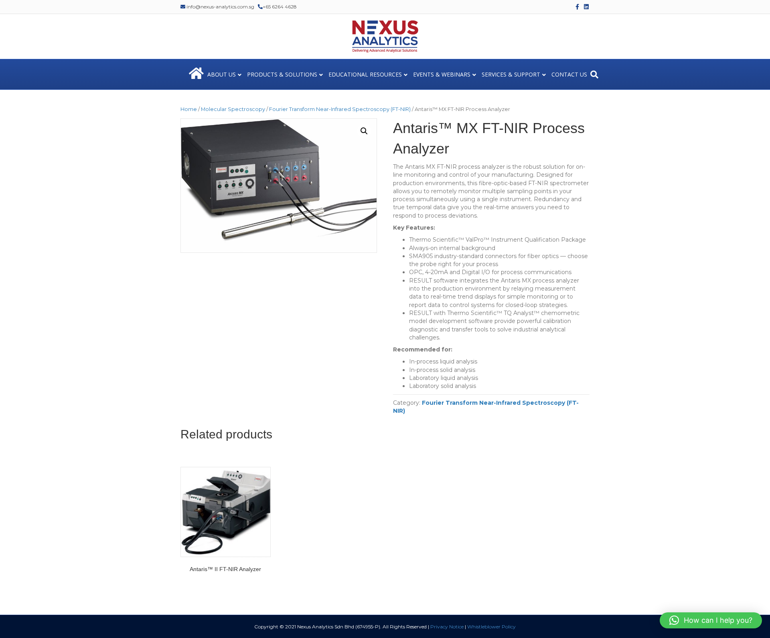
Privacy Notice (447, 627)
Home (188, 109)
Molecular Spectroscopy (233, 109)
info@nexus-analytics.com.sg (219, 7)
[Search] (594, 74)
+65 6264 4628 (280, 7)
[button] (364, 131)
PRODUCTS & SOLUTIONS (282, 74)
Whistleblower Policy (491, 627)
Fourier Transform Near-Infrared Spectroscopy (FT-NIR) (340, 109)
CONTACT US (569, 74)
